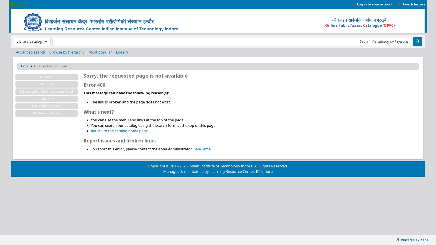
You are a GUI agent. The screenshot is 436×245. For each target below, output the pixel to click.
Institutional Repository (46, 106)
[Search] (417, 41)
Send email (203, 149)
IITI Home (46, 77)
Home (24, 66)
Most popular (100, 52)
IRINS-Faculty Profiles (46, 113)
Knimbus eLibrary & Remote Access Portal (46, 92)
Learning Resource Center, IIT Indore (20, 4)
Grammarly (46, 99)
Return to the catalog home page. (120, 131)
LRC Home (46, 84)
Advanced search (30, 52)
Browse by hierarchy (66, 52)
